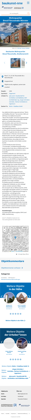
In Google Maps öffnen (23, 254)
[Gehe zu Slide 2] (10, 314)
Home (2, 413)
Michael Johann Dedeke (23, 48)
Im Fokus (3, 396)
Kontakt (7, 413)
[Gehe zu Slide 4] (13, 314)
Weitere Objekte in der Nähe (15, 321)
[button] (26, 62)
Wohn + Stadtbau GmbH (15, 106)
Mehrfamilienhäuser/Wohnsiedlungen (10, 279)
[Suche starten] (28, 13)
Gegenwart (12, 93)
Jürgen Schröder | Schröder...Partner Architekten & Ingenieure (14, 371)
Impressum (13, 413)
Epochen (3, 399)
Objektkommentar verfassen (11, 268)
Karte (2, 394)
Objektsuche (4, 391)
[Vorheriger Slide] (1, 296)
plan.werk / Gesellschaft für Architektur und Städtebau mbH (15, 377)
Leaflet (12, 251)
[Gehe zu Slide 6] (15, 314)
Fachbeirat (20, 396)
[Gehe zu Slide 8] (18, 314)
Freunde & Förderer (23, 399)
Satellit (25, 227)
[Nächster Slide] (29, 296)
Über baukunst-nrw (22, 394)
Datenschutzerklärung (22, 413)
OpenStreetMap (19, 251)
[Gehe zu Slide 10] (20, 314)
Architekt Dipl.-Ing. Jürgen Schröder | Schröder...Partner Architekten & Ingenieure (19, 102)
